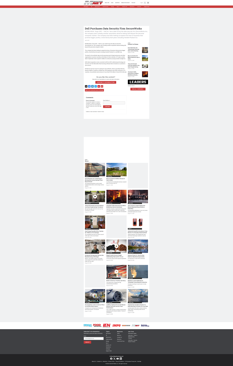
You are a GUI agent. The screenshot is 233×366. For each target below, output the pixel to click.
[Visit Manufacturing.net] (135, 325)
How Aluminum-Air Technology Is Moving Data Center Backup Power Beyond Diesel (133, 49)
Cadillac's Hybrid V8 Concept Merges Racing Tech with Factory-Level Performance (115, 306)
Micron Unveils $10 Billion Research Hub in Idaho (134, 57)
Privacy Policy (111, 361)
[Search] (145, 3)
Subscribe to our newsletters (105, 82)
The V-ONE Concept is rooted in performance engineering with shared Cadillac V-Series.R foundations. (116, 311)
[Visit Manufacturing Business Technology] (145, 325)
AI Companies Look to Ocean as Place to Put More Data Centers (94, 305)
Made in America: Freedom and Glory (116, 280)
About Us (94, 361)
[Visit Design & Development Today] (88, 325)
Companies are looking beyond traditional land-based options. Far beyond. (94, 308)
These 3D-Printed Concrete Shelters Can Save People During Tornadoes (133, 65)
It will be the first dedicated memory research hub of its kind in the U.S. (116, 182)
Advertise (105, 361)
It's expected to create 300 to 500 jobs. (136, 258)
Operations (109, 176)
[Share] (89, 86)
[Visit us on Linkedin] (121, 359)
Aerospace (131, 203)
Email (85, 336)
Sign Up (87, 342)
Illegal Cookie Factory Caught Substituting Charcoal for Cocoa (114, 256)
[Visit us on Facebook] (111, 359)
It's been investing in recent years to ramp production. (137, 284)
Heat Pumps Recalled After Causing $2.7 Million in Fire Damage (94, 232)
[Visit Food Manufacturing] (97, 325)
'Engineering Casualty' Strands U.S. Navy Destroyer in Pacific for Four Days (138, 305)
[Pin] (99, 86)
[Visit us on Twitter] (114, 359)
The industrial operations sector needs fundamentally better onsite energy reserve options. (94, 185)
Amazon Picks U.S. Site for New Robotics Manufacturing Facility (136, 256)
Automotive (109, 203)
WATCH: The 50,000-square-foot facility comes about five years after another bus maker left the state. (94, 260)
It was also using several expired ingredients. (116, 258)
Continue (107, 106)
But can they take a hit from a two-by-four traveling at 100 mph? (94, 209)
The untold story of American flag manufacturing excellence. (113, 283)
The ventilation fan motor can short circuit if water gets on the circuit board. (94, 235)
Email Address (106, 100)
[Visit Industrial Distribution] (126, 325)
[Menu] (148, 3)
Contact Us (99, 361)
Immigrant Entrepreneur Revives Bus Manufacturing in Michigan (94, 256)
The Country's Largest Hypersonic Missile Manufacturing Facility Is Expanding (136, 207)
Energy (87, 176)
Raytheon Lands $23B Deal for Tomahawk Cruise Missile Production (137, 281)
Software (88, 302)
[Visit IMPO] (116, 325)
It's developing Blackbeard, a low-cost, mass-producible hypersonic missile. (138, 211)
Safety (130, 228)
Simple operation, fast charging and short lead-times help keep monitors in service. (137, 235)
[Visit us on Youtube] (117, 359)
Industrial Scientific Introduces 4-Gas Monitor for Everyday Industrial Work (137, 232)
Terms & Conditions (120, 361)
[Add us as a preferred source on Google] (102, 86)
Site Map (139, 361)
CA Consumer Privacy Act (130, 361)
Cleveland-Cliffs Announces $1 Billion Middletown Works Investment (133, 73)
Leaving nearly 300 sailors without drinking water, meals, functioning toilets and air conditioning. (137, 309)
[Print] (86, 86)
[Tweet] (95, 86)
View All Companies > (138, 89)
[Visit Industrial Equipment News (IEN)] (106, 325)
